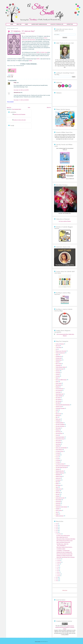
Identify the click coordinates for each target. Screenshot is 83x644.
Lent (56, 411)
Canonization (58, 365)
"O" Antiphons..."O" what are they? (23, 31)
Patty (15, 82)
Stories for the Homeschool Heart (62, 465)
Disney (57, 377)
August (58, 563)
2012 (57, 577)
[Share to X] (10, 76)
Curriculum (58, 376)
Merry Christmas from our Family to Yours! (65, 540)
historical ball (58, 501)
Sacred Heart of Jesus (60, 438)
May (58, 568)
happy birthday (58, 499)
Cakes (26, 24)
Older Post (49, 107)
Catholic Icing (44, 52)
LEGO (57, 410)
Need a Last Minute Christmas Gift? (63, 542)
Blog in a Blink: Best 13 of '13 (62, 537)
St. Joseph (58, 454)
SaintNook (58, 445)
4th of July (58, 345)
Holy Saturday (58, 399)
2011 (57, 578)
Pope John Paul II (59, 433)
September (59, 562)
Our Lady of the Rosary (60, 426)
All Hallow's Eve (59, 356)
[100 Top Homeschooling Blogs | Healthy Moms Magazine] (64, 335)
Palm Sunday (58, 428)
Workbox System (59, 476)
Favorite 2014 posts (59, 388)
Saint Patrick (58, 444)
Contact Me (70, 24)
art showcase (58, 479)
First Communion (59, 390)
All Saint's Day (58, 358)
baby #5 (57, 481)
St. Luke (57, 458)
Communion (58, 372)
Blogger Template (37, 641)
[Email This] (7, 76)
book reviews (58, 485)
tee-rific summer (59, 510)
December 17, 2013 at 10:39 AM (21, 100)
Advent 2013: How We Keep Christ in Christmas (66, 557)
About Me (19, 24)
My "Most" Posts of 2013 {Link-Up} (63, 535)
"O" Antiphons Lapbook (61, 548)
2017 (57, 525)
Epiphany (57, 386)
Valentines (58, 469)
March (58, 572)
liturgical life (58, 505)
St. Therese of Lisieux (60, 463)
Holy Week (58, 402)
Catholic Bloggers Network (61, 367)
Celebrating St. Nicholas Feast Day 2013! (64, 555)
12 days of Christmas (60, 343)
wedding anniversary (59, 515)
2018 (57, 523)
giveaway (57, 496)
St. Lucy (57, 456)
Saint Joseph (58, 440)
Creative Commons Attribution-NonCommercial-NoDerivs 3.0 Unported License (64, 627)
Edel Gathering (58, 385)
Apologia (57, 361)
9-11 (56, 349)
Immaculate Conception (60, 408)
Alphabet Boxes (59, 359)
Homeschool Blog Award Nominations (63, 404)
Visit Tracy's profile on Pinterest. (65, 221)
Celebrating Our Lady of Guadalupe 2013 (64, 552)
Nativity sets (58, 419)
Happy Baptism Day (59, 394)
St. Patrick (58, 462)
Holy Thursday (58, 401)
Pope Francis (58, 431)
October (58, 560)
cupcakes (57, 490)
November (59, 558)
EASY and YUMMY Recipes (61, 379)
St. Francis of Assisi (59, 451)
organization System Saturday (61, 506)
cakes (57, 487)
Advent (12, 75)
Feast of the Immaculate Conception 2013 (64, 553)
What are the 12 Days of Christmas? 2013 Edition (66, 538)
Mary (57, 417)
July (58, 565)
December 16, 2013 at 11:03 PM (21, 90)
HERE (37, 52)
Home (11, 24)
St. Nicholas (58, 460)
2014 (57, 530)
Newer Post (9, 107)
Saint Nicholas (58, 442)
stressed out (17, 92)
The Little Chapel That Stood (61, 467)
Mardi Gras (58, 415)
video (57, 512)
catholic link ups (59, 488)
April (58, 570)
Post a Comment (10, 101)
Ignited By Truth (59, 406)
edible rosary (58, 492)
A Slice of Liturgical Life (56, 24)
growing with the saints (60, 497)
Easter (57, 381)
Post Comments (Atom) (16, 109)
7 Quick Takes (58, 347)
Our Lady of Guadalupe (60, 424)
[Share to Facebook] (12, 76)
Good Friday (58, 392)
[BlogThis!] (9, 76)
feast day (57, 494)
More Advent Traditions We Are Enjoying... (64, 547)
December (59, 533)
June (58, 567)
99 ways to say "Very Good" (61, 351)
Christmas (58, 370)
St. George (58, 453)
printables (57, 508)
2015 (57, 528)
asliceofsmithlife (22, 33)
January (58, 575)
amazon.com (58, 478)
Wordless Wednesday (60, 472)
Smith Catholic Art (59, 449)
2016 (57, 527)
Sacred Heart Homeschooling (39, 24)
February (59, 573)
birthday (57, 483)
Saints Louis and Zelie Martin (61, 447)
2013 (57, 532)
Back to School (59, 363)
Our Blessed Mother (59, 422)
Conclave (57, 374)
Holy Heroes (58, 397)
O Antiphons (58, 420)
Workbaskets (58, 474)
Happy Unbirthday (59, 395)
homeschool (58, 503)
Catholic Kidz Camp (59, 368)
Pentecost (58, 429)
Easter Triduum (59, 383)
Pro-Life (57, 435)
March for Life (58, 413)
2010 (57, 580)
